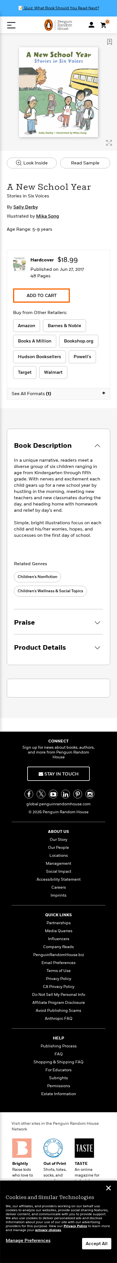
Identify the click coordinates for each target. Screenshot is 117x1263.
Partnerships (59, 923)
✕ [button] (108, 1189)
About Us (58, 831)
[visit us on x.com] (41, 794)
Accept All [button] (97, 1244)
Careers (58, 887)
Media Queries (58, 931)
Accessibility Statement (59, 879)
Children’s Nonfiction (37, 576)
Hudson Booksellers (39, 357)
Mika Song (47, 216)
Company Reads (58, 947)
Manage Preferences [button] (28, 1240)
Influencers (58, 939)
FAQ (59, 1054)
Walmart (53, 372)
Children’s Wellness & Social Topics (50, 591)
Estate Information (58, 1094)
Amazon (26, 326)
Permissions (58, 1086)
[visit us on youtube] (53, 794)
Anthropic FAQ (58, 1018)
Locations (58, 855)
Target (25, 372)
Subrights (58, 1078)
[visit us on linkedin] (65, 794)
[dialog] (58, 1222)
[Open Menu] (11, 25)
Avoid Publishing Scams (58, 1010)
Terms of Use (59, 970)
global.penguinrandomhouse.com (58, 804)
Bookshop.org (78, 341)
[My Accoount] (91, 24)
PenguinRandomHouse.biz (58, 954)
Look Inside (35, 163)
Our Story (58, 839)
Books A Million (34, 341)
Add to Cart (42, 295)
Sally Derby (25, 207)
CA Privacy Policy (58, 986)
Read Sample (85, 163)
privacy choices (48, 1230)
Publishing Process (59, 1046)
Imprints (58, 895)
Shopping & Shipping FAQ (58, 1062)
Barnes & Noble (64, 326)
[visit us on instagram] (89, 794)
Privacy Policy (58, 978)
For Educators (58, 1070)
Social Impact (58, 871)
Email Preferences (58, 962)
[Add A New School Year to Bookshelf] (109, 42)
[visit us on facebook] (28, 794)
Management (58, 863)
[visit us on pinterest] (77, 794)
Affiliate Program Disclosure (58, 1002)
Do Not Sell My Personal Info (58, 994)
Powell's (82, 357)
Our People (58, 847)
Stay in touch (61, 774)
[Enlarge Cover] (109, 143)
